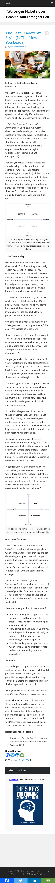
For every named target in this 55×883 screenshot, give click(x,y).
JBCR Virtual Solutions (35, 874)
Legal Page (44, 871)
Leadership (24, 760)
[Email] (22, 755)
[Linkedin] (17, 755)
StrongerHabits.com (27, 13)
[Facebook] (8, 755)
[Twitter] (12, 755)
